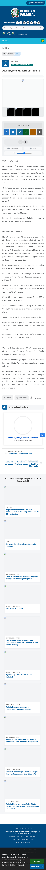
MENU (4, 41)
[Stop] (25, 142)
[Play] (20, 142)
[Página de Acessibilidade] (38, 22)
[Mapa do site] (35, 22)
